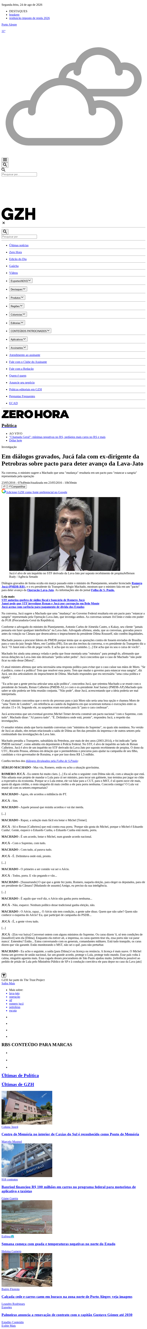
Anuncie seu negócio (22, 382)
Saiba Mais (8, 983)
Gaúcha (14, 266)
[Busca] (5, 165)
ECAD (13, 403)
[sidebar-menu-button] (5, 160)
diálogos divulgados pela (52, 761)
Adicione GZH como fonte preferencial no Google (36, 492)
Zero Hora (15, 252)
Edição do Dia (18, 259)
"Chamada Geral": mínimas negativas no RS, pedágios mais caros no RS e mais (57, 437)
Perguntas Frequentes (22, 396)
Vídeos (13, 272)
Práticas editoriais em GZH (25, 389)
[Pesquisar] (5, 232)
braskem (14, 14)
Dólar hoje (15, 440)
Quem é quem (17, 375)
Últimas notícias (19, 245)
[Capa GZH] (73, 182)
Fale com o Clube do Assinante (28, 361)
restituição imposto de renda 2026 (29, 18)
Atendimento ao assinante (24, 355)
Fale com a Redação (21, 368)
